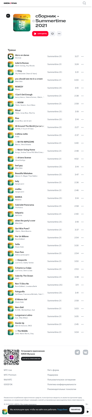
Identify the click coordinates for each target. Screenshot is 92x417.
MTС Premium (10, 375)
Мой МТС (8, 379)
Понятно (75, 410)
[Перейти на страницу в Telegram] (77, 352)
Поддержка (52, 375)
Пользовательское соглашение (61, 379)
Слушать (42, 34)
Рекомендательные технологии (61, 389)
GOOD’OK (8, 384)
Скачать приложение (31, 359)
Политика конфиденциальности (61, 384)
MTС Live (8, 370)
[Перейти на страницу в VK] (85, 352)
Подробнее (62, 409)
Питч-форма (53, 370)
